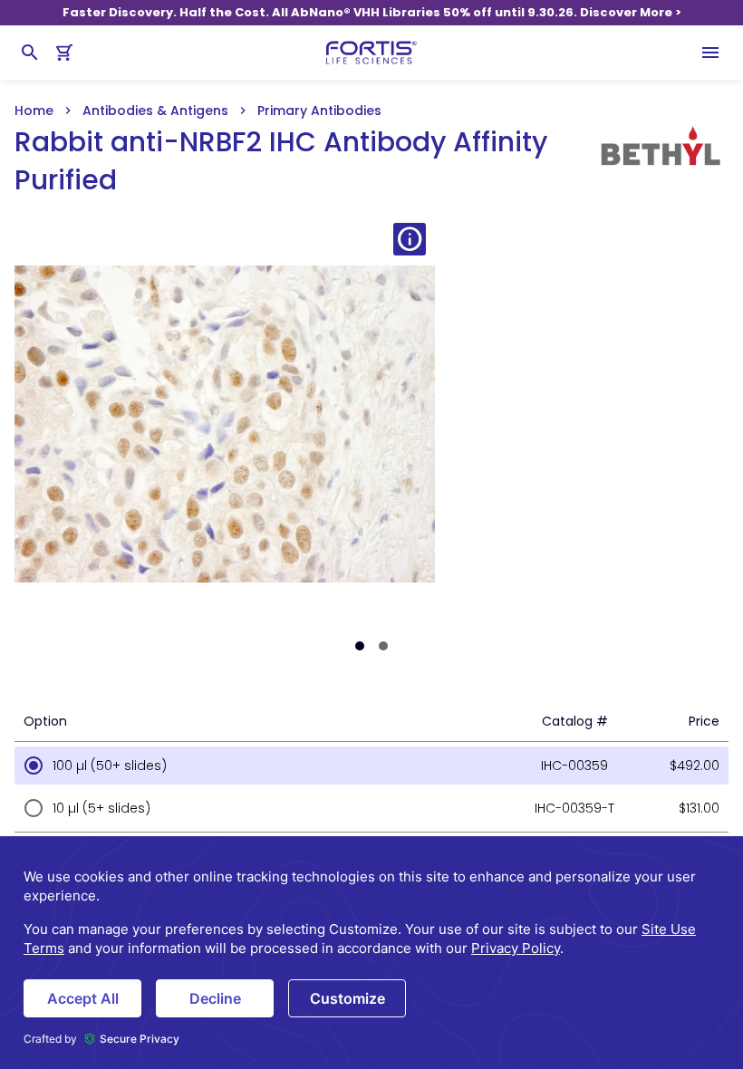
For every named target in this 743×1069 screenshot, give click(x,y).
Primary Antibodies (319, 110)
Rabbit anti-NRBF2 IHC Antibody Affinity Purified (280, 161)
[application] (371, 952)
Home (33, 110)
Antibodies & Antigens (155, 110)
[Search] (29, 52)
